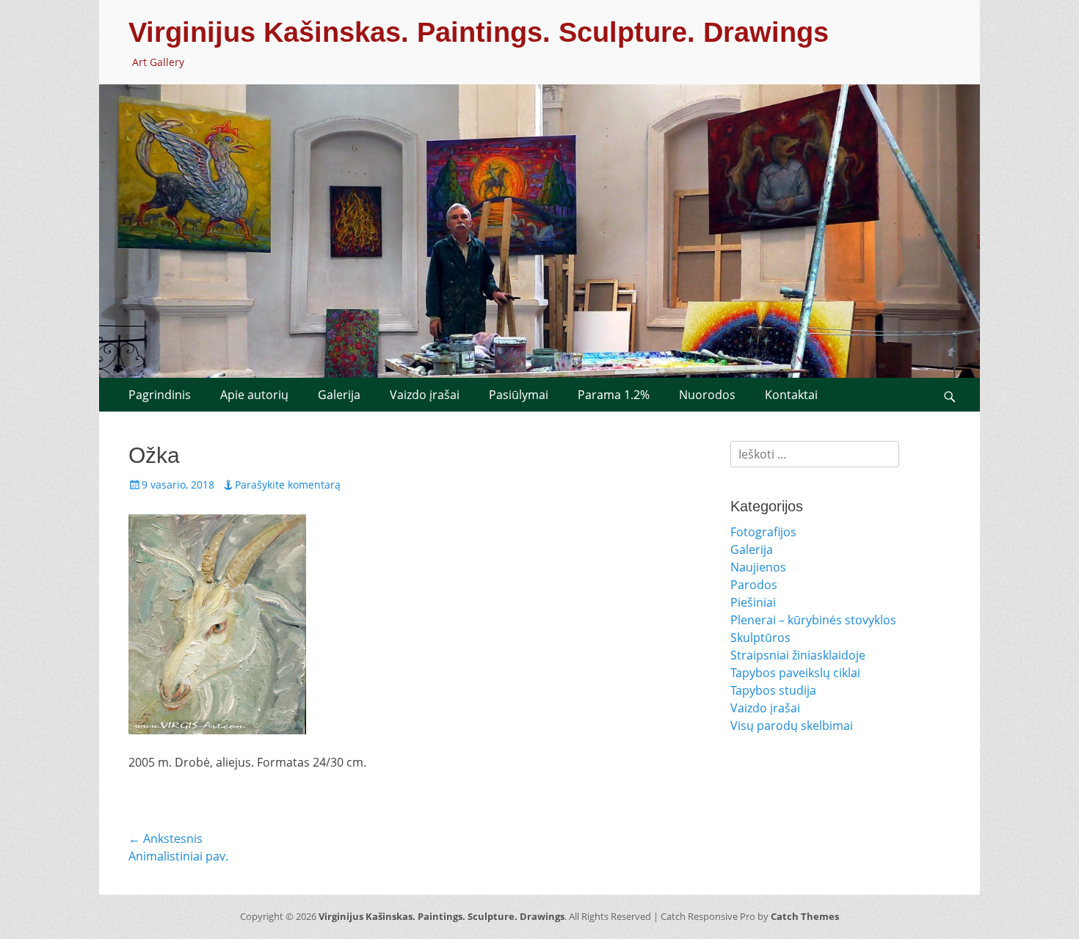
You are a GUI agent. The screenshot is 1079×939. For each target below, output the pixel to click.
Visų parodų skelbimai (791, 725)
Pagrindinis (159, 395)
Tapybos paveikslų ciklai (795, 673)
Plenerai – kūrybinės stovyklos (813, 620)
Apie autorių (254, 395)
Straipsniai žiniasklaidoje (797, 655)
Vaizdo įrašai (424, 395)
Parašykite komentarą (288, 485)
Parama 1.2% (614, 395)
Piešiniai (753, 602)
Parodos (753, 585)
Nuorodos (707, 395)
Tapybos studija (773, 690)
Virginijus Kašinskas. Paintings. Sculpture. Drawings (478, 32)
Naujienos (758, 567)
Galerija (339, 395)
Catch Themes (805, 916)
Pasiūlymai (518, 395)
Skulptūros (760, 637)
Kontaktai (791, 395)
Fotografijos (763, 532)
